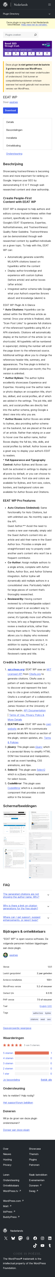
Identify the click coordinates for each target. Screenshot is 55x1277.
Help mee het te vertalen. (34, 24)
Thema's (33, 1154)
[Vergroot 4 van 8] (22, 851)
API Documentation (35, 710)
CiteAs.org (35, 674)
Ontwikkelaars (11, 1185)
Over (5, 1148)
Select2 (41, 769)
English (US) (46, 1006)
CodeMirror (14, 787)
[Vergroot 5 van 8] (47, 815)
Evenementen (36, 1180)
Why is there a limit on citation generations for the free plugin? (20, 907)
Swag (33, 1191)
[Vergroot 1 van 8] (22, 815)
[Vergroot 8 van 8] (47, 868)
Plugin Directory (11, 13)
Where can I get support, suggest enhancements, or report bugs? (21, 919)
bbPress (9, 1211)
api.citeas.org (16, 669)
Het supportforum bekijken (18, 1102)
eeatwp (13, 102)
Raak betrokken (38, 1174)
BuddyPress (11, 1216)
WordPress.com (13, 1200)
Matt (7, 1206)
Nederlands (16, 1230)
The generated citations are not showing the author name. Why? (21, 895)
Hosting (7, 1159)
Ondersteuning (14, 153)
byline (48, 1013)
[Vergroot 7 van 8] (47, 856)
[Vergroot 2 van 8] (22, 826)
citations (34, 1019)
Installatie (11, 137)
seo (49, 1019)
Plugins (33, 1159)
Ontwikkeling (13, 145)
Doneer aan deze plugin (16, 1129)
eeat (43, 1019)
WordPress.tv (12, 1191)
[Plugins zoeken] (35, 35)
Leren (6, 1174)
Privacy (7, 1164)
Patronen (34, 1164)
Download (10, 110)
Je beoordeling (11, 1079)
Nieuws (7, 1154)
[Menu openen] (50, 4)
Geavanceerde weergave (17, 1028)
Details (10, 122)
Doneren (35, 1185)
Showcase (35, 1148)
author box (38, 1013)
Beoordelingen (14, 129)
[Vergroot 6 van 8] (47, 836)
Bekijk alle (46, 1079)
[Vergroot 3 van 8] (22, 840)
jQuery (38, 746)
